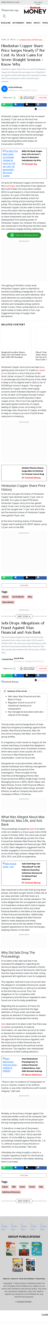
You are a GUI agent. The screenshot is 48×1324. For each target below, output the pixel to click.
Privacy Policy (40, 1242)
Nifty (30, 597)
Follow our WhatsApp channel (26, 235)
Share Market (8, 602)
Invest (37, 22)
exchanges (10, 185)
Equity (5, 1150)
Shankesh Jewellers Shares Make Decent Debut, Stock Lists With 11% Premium (13, 354)
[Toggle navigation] (5, 16)
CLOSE (45, 1314)
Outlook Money (33, 477)
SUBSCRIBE (24, 585)
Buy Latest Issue (38, 2)
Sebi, (41, 1150)
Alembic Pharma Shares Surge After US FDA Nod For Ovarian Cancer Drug (33, 471)
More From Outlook (10, 2)
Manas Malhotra (33, 1050)
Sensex (5, 597)
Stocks (32, 1150)
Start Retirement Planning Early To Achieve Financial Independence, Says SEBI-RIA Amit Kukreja (32, 1040)
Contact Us (14, 1242)
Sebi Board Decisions (11, 1155)
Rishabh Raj (31, 164)
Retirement (18, 22)
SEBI (14, 1150)
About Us (6, 1242)
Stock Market (18, 597)
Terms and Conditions (26, 1242)
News (29, 22)
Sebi (32, 816)
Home (3, 39)
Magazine (6, 22)
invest (22, 1150)
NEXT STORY (23, 616)
